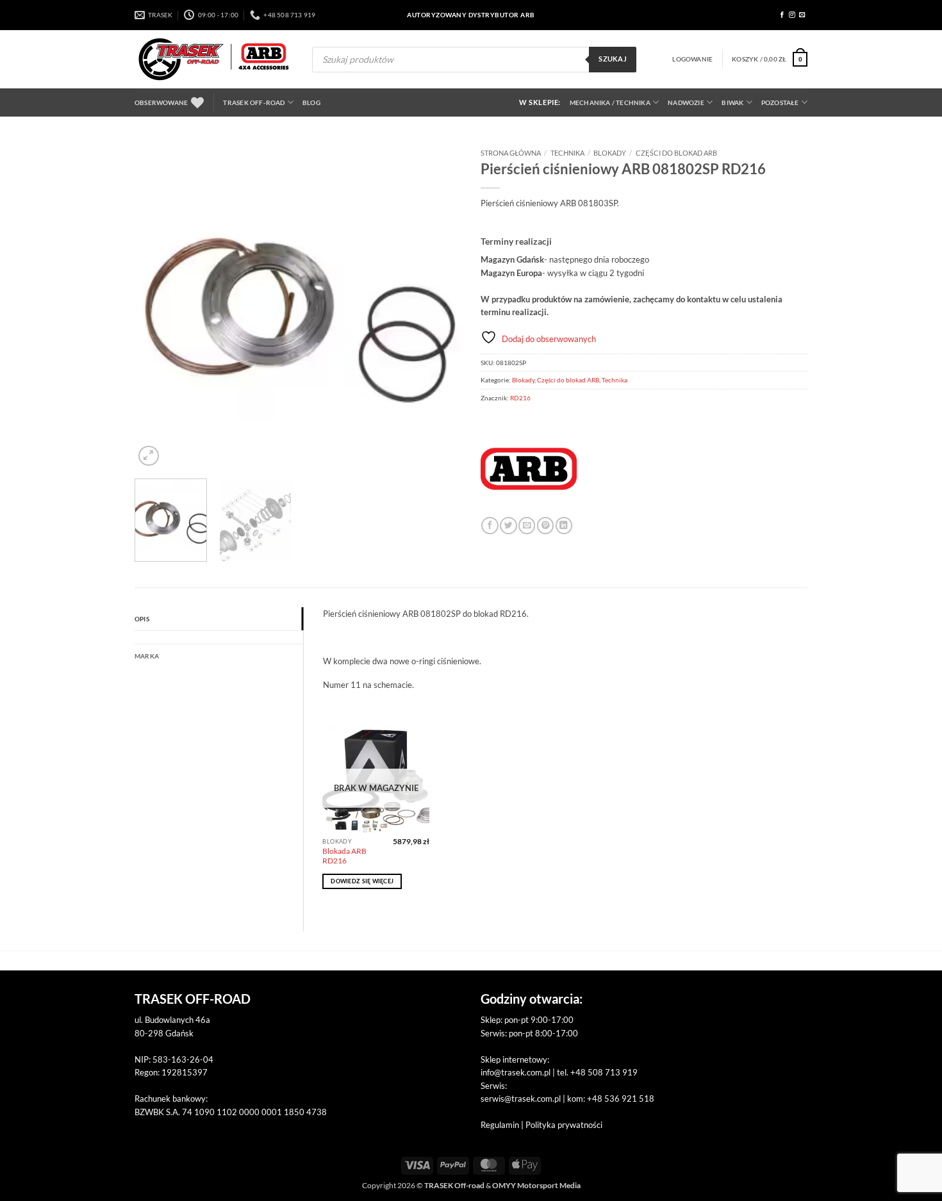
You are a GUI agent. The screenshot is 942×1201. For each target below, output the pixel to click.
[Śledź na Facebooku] (782, 15)
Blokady (609, 153)
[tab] (219, 637)
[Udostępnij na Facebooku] (489, 525)
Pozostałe (780, 102)
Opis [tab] (142, 619)
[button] (692, 58)
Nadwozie (686, 102)
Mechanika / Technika (610, 102)
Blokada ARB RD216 (344, 856)
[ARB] (529, 469)
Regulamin (500, 1125)
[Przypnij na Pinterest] (545, 525)
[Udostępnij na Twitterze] (508, 525)
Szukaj (613, 59)
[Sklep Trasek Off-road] (214, 59)
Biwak (732, 102)
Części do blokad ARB (676, 153)
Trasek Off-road (254, 102)
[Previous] (157, 305)
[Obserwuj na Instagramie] (792, 15)
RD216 (520, 398)
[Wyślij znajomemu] (526, 525)
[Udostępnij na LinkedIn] (564, 525)
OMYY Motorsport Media (536, 1185)
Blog (311, 102)
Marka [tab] (147, 656)
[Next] (438, 305)
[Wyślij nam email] (802, 15)
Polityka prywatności (563, 1125)
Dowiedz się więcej (362, 881)
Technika (567, 153)
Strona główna (511, 153)
